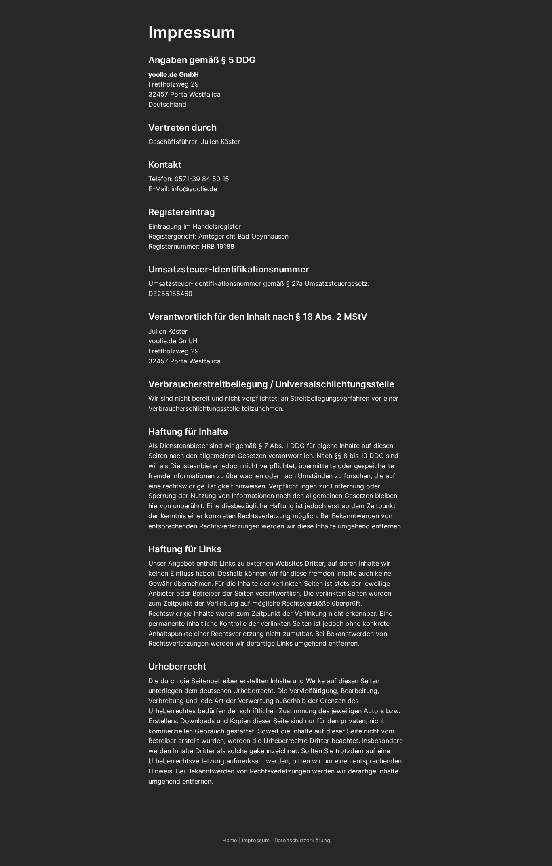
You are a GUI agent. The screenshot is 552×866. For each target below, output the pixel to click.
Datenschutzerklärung (302, 840)
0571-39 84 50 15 (202, 179)
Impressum (256, 840)
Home (229, 840)
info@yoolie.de (194, 189)
